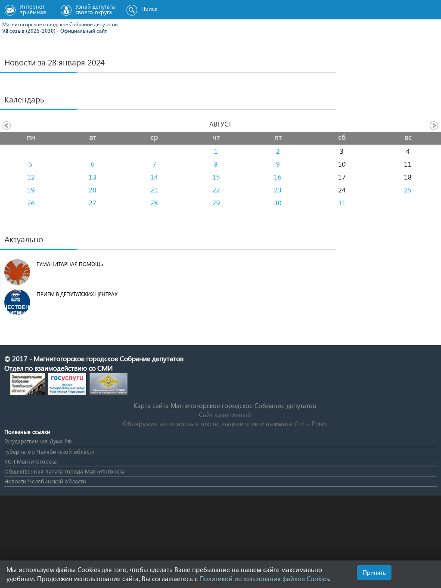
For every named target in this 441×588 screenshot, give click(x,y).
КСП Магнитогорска (30, 461)
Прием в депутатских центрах (77, 294)
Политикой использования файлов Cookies (264, 578)
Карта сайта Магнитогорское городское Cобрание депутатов (225, 405)
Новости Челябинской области (45, 481)
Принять (374, 572)
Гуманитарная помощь (70, 264)
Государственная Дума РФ (37, 441)
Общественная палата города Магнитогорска (64, 471)
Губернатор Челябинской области (49, 451)
